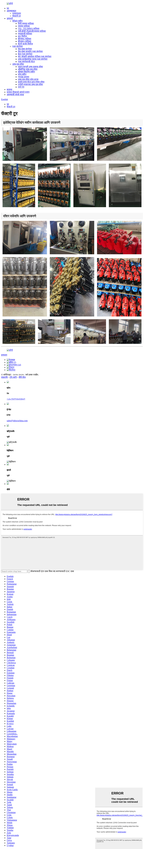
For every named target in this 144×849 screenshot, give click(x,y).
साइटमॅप (4, 377)
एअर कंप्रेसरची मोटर (26, 61)
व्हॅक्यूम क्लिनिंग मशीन (26, 72)
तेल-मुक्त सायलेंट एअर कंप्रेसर (30, 51)
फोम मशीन (22, 74)
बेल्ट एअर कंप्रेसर (25, 54)
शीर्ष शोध (22, 377)
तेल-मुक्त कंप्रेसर (25, 49)
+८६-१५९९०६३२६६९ (16, 399)
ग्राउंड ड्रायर (23, 77)
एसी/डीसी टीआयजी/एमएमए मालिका (32, 31)
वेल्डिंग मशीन (17, 21)
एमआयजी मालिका (25, 33)
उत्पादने (10, 18)
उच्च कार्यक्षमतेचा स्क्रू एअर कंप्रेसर (32, 59)
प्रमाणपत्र (16, 13)
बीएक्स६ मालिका (24, 39)
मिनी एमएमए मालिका (26, 23)
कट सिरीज (22, 36)
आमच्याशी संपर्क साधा (15, 94)
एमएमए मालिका (24, 26)
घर (8, 8)
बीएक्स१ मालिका (24, 41)
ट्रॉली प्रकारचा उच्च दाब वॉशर (30, 84)
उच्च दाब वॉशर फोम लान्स (28, 79)
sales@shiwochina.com (17, 420)
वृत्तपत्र (4, 355)
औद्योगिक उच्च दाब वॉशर (27, 69)
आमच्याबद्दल (11, 11)
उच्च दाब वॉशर (18, 64)
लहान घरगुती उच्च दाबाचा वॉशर (30, 66)
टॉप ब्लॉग (13, 377)
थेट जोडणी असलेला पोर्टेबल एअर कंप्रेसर (34, 56)
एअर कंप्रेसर (17, 46)
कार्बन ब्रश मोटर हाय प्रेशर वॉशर (31, 82)
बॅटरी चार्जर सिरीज (25, 44)
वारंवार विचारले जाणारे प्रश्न (18, 92)
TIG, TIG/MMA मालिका (28, 28)
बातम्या (9, 89)
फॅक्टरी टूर (16, 16)
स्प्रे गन (21, 87)
